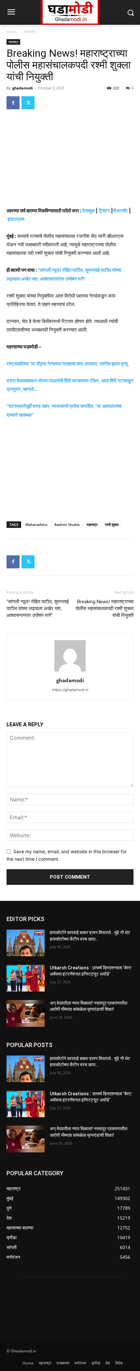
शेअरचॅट (120, 211)
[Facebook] (13, 102)
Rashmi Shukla (66, 524)
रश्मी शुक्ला (112, 524)
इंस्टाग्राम (15, 219)
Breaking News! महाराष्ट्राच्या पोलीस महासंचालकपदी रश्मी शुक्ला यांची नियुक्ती (104, 608)
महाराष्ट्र (30, 31)
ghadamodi (22, 87)
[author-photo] (70, 671)
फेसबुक (88, 211)
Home (12, 31)
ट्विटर (104, 211)
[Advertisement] (70, 159)
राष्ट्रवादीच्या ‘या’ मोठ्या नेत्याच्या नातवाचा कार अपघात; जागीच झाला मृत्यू (67, 364)
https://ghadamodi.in (70, 689)
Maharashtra (36, 524)
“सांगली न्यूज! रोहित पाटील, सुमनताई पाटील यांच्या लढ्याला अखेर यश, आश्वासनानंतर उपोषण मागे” (38, 608)
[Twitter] (28, 102)
